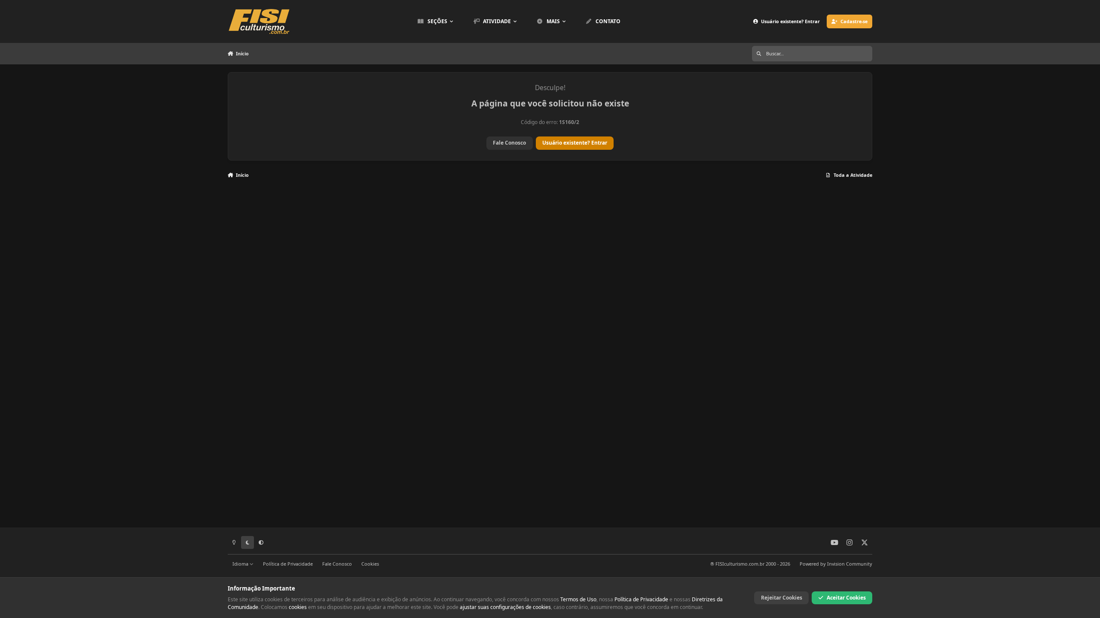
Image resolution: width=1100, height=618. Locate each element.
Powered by (836, 563)
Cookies (370, 563)
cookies (298, 607)
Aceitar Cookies (846, 597)
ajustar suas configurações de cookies (505, 607)
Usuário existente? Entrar (574, 142)
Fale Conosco (509, 142)
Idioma (241, 563)
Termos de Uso (578, 599)
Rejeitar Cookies (781, 597)
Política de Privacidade (288, 563)
